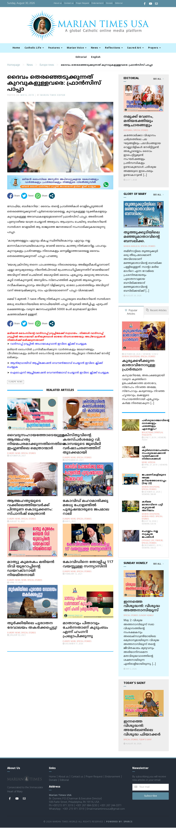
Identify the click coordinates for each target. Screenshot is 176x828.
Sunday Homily (146, 615)
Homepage (13, 65)
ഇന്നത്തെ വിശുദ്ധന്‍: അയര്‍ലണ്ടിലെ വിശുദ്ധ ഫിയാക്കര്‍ (142, 728)
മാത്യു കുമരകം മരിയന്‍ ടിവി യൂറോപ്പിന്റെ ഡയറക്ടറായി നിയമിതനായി (30, 568)
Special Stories (28, 453)
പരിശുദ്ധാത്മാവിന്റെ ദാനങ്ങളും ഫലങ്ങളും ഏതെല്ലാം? (155, 425)
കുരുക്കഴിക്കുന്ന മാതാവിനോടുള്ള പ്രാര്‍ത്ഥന (138, 365)
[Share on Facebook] (13, 196)
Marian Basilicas (132, 246)
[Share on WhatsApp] (41, 196)
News (95, 47)
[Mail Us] (156, 4)
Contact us (68, 3)
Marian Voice (76, 47)
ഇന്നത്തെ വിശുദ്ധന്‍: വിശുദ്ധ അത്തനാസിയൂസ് (142, 606)
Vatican (151, 462)
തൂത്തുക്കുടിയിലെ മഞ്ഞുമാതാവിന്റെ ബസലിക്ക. (142, 236)
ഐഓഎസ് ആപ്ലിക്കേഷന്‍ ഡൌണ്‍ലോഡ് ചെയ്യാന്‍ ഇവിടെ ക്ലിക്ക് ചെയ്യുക (59, 372)
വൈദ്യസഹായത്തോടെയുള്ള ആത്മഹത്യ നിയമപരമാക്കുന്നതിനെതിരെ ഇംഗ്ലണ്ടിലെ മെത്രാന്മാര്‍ (36, 442)
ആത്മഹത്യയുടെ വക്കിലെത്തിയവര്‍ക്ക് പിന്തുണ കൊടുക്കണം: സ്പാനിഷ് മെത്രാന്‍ (29, 507)
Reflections (113, 47)
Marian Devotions (131, 357)
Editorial (119, 3)
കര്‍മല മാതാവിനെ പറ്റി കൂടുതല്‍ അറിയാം (152, 506)
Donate (109, 3)
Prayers (153, 47)
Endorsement (97, 3)
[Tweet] (27, 196)
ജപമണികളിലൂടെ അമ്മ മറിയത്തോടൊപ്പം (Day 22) (154, 479)
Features (54, 47)
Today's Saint (145, 740)
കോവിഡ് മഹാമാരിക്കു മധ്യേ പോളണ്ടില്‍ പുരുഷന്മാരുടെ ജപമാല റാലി (86, 507)
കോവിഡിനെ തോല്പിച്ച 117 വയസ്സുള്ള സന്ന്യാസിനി (88, 564)
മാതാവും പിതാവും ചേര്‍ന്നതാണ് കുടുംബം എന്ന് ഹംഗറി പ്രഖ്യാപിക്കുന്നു (85, 630)
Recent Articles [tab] (158, 310)
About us (58, 3)
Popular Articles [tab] (132, 312)
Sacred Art (134, 47)
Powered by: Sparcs (119, 822)
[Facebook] (144, 4)
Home (16, 47)
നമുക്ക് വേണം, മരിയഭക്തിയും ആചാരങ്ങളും (138, 121)
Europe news (47, 65)
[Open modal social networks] (52, 196)
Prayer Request (82, 3)
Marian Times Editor (52, 95)
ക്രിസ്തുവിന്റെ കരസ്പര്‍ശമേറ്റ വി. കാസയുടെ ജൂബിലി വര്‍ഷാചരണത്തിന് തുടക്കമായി (82, 444)
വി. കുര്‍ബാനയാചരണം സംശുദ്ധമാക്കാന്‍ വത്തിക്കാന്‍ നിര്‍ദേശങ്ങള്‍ (155, 453)
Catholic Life (33, 47)
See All (157, 79)
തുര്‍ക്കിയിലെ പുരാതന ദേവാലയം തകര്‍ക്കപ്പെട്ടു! (32, 625)
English (96, 57)
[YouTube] (150, 4)
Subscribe (150, 796)
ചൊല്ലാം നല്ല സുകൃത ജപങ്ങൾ (150, 534)
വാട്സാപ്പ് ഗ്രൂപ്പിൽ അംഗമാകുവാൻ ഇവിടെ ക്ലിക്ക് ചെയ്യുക (48, 344)
